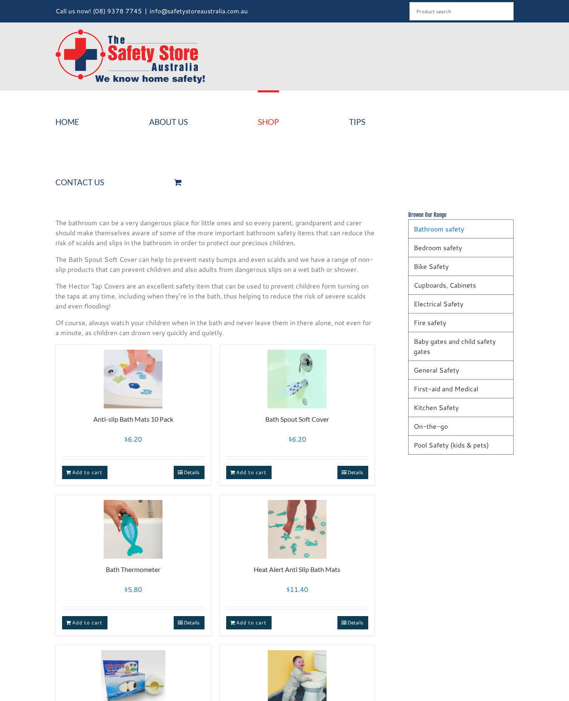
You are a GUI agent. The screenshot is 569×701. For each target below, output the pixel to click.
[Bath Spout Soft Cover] (297, 375)
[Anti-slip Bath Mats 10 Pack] (133, 375)
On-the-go (431, 426)
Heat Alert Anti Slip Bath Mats (297, 569)
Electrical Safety (438, 303)
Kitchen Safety (436, 407)
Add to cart (87, 472)
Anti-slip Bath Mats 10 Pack (133, 419)
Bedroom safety (438, 247)
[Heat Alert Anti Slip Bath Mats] (297, 525)
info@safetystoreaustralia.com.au (199, 11)
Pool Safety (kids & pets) (451, 445)
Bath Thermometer (133, 569)
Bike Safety (431, 266)
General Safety (436, 370)
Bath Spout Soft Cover (297, 419)
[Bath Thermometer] (133, 525)
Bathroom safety (439, 229)
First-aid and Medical (446, 388)
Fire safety (430, 322)
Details (192, 472)
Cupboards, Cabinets (445, 285)
